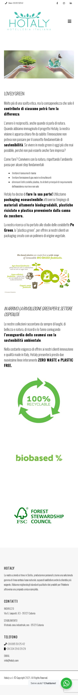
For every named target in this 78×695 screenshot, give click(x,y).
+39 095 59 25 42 (16, 644)
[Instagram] (64, 3)
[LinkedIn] (71, 3)
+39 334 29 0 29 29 (16, 649)
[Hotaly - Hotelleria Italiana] (29, 21)
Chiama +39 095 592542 (15, 2)
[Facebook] (57, 3)
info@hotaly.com (11, 660)
